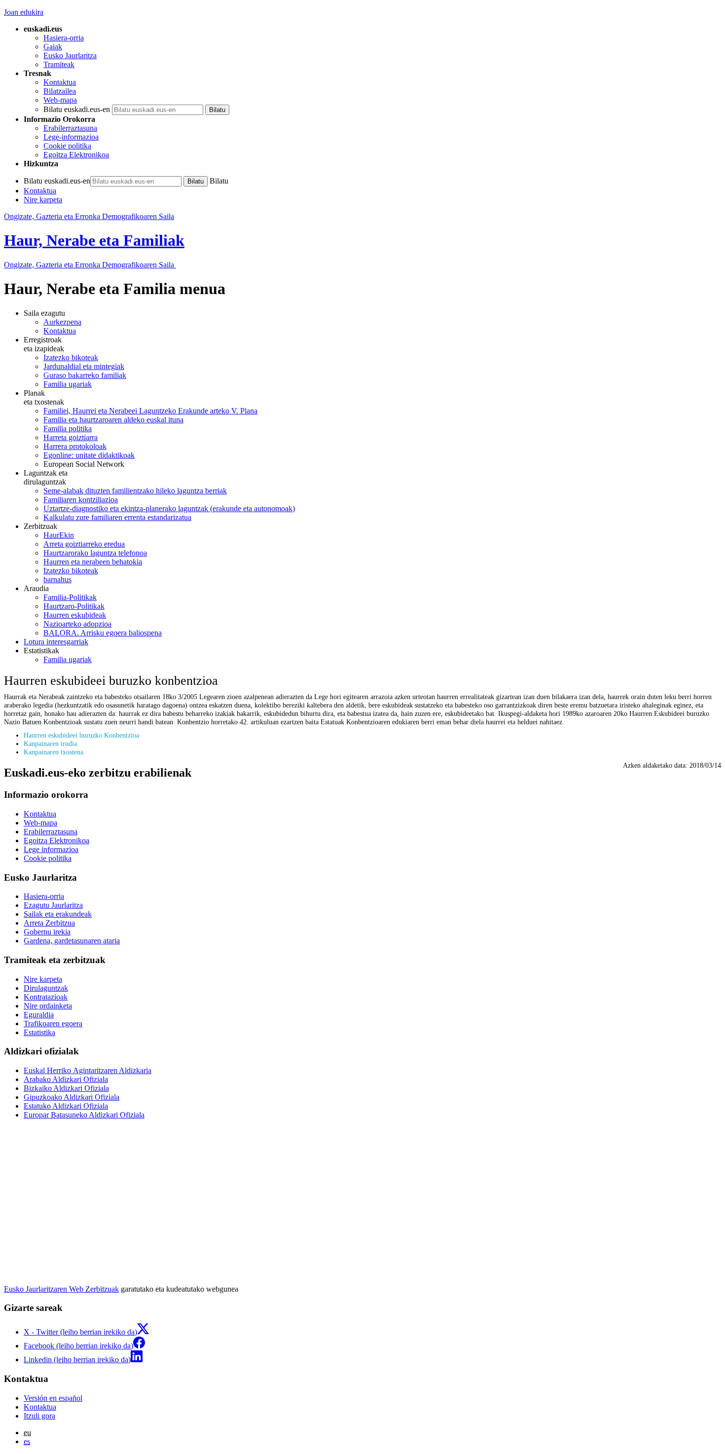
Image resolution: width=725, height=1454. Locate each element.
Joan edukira (23, 12)
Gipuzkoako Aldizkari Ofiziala (71, 1097)
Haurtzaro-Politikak (74, 606)
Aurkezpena (62, 322)
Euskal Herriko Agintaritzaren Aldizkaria (87, 1070)
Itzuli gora (39, 1416)
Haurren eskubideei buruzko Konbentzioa (81, 735)
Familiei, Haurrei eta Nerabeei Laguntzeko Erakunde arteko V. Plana (150, 411)
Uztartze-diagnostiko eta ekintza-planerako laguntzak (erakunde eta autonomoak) (169, 508)
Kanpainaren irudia (50, 743)
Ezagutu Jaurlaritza (53, 905)
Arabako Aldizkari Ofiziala (66, 1079)
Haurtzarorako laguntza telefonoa (95, 553)
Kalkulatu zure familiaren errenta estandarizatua (117, 517)
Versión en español (53, 1398)
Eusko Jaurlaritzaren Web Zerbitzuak (61, 1289)
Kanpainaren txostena (53, 752)
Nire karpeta (43, 199)
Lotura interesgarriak (56, 641)
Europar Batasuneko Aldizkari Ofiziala (84, 1115)
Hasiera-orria (63, 38)
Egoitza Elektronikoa (76, 154)
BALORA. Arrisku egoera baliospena (102, 633)
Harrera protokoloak (75, 446)
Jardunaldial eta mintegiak (83, 366)
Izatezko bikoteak (70, 357)
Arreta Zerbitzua (49, 923)
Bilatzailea (59, 91)
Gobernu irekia (47, 932)
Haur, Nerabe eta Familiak (94, 240)
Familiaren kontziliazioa (80, 499)
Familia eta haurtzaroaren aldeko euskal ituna (113, 419)
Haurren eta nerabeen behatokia (92, 562)
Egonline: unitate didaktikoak (89, 455)
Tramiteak (58, 64)
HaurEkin (58, 535)
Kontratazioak (46, 997)
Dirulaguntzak (46, 988)
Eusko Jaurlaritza (70, 55)
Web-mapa (60, 100)
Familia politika (67, 428)
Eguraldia (39, 1014)
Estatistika (39, 1032)
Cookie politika (67, 146)
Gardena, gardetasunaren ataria (72, 940)
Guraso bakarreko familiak (84, 375)
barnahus (57, 579)
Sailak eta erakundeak (58, 914)
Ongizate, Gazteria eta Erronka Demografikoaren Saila (89, 216)
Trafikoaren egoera (53, 1023)
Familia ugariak (67, 384)
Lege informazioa (51, 849)
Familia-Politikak (70, 597)
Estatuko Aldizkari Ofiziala (66, 1106)
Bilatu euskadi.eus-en (76, 109)
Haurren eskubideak (74, 615)
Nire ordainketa (48, 1006)
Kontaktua (59, 82)
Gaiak (52, 46)
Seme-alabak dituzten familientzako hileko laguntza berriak (135, 490)
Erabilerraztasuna (70, 128)
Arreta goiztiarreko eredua (84, 544)
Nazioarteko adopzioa (77, 624)
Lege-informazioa (71, 137)
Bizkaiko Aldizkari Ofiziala (66, 1088)
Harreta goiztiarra (70, 437)
